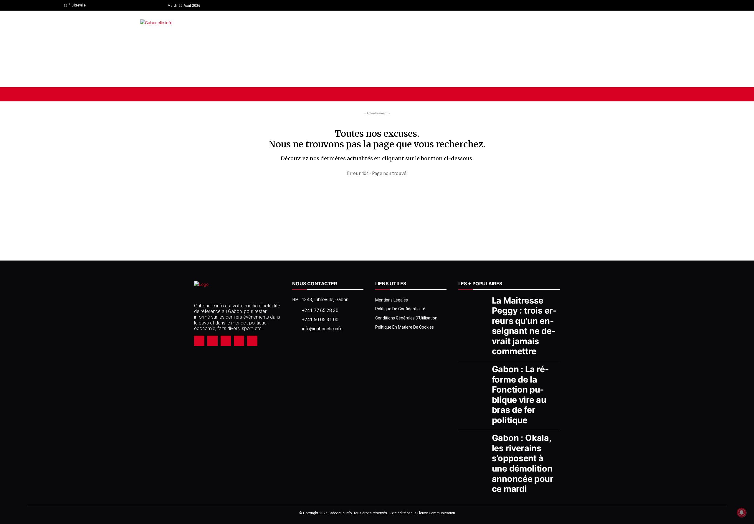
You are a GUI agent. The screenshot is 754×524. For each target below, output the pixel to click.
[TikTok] (226, 341)
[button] (670, 94)
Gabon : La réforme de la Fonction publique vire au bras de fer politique (520, 394)
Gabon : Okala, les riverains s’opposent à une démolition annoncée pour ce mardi (522, 463)
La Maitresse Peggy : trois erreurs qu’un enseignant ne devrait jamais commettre (524, 326)
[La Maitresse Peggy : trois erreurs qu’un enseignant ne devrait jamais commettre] (473, 306)
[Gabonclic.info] (262, 48)
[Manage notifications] (741, 512)
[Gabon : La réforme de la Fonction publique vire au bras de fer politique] (473, 374)
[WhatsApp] (239, 341)
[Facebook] (670, 5)
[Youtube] (691, 5)
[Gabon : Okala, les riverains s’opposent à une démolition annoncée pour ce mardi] (473, 443)
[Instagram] (681, 5)
